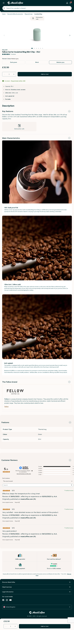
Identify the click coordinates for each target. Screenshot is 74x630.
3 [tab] (36, 48)
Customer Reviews (9, 460)
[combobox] (37, 8)
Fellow (6, 406)
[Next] (70, 35)
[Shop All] (3, 2)
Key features (7, 111)
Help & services (7, 587)
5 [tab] (40, 48)
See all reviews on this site (24, 473)
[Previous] (4, 35)
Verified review (69, 490)
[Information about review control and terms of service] (32, 471)
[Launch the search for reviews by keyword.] (71, 485)
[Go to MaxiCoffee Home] (15, 3)
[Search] (4, 8)
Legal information (7, 592)
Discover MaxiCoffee (8, 582)
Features (5, 422)
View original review (7, 502)
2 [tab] (34, 48)
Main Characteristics (11, 138)
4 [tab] (38, 48)
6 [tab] (42, 48)
